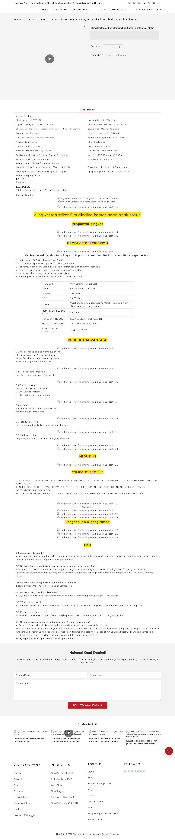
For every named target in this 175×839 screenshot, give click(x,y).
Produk (28, 19)
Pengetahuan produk (99, 783)
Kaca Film (56, 785)
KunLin (17, 19)
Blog (90, 777)
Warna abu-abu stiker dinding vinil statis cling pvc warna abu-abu (105, 739)
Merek (17, 773)
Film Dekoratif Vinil (62, 773)
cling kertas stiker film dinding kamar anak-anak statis (109, 19)
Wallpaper (40, 19)
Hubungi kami (95, 819)
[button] (162, 9)
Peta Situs (114, 834)
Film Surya (57, 791)
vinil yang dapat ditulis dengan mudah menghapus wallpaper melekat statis (66, 740)
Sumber (92, 807)
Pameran (19, 791)
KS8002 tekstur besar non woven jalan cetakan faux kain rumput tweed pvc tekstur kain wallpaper (141, 742)
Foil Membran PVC (61, 779)
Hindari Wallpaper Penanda (63, 19)
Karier (91, 795)
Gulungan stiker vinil (62, 796)
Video (91, 771)
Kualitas (18, 809)
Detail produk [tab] (87, 109)
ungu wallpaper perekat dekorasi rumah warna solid (29, 739)
